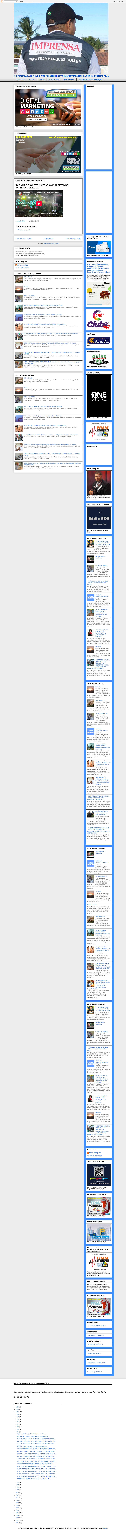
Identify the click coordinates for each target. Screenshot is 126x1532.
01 (18, 1489)
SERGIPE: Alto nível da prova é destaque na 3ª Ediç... (32, 1446)
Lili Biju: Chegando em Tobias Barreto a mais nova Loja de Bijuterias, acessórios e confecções (51, 333)
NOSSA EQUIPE (69, 80)
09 (18, 1421)
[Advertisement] (105, 128)
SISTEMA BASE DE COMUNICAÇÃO (90, 80)
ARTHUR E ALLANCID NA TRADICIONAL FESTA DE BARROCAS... (36, 1451)
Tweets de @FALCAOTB (95, 1344)
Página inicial (20, 80)
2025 (17, 1409)
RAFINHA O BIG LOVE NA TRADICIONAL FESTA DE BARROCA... (36, 1439)
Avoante (26, 286)
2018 (17, 1505)
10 (18, 1419)
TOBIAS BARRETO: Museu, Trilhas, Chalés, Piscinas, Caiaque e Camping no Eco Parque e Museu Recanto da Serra (98, 985)
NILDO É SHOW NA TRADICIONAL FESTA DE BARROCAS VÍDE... (36, 1459)
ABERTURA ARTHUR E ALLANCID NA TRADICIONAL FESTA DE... (36, 1449)
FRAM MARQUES (54, 80)
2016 (17, 1510)
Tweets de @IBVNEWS (94, 1372)
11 (18, 1416)
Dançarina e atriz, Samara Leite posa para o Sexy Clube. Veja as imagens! (45, 324)
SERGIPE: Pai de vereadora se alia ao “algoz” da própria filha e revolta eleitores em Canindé (50, 343)
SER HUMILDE (28, 277)
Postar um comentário (24, 230)
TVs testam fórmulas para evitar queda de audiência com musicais (102, 542)
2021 (17, 1497)
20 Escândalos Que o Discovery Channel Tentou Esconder (102, 812)
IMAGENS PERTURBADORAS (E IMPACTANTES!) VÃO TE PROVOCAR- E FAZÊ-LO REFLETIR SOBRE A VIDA (98, 830)
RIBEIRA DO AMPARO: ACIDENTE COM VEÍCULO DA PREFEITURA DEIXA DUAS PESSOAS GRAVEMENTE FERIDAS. (98, 664)
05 (18, 1431)
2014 (17, 1515)
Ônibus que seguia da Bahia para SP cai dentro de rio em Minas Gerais (98, 582)
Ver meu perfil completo (22, 268)
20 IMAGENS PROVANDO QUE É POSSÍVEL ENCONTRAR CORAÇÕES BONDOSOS (98, 797)
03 (18, 1484)
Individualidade (92, 905)
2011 (17, 1523)
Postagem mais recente (23, 238)
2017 (17, 1508)
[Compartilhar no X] (34, 221)
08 (18, 1424)
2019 (17, 1503)
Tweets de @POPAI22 (94, 1353)
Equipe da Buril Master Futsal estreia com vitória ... (31, 1434)
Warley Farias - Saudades (100, 557)
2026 (17, 1407)
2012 (17, 1520)
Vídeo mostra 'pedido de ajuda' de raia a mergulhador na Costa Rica (43, 314)
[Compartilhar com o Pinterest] (38, 221)
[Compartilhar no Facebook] (36, 221)
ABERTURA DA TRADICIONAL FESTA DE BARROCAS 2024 (34, 1464)
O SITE (42, 80)
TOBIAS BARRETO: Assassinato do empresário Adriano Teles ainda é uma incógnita (101, 613)
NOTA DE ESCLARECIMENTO (101, 595)
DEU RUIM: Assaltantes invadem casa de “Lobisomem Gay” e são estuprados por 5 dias (103, 966)
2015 (17, 1513)
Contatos (32, 80)
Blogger (105, 1528)
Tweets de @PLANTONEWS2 (96, 1326)
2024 (17, 1412)
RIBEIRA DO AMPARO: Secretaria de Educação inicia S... (33, 1436)
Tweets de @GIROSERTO (95, 1335)
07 (18, 1426)
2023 (17, 1493)
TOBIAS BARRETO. (29, 296)
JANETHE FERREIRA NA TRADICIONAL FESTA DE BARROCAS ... (36, 1469)
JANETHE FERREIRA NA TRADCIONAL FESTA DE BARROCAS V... (37, 1466)
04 (18, 1482)
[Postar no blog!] (32, 221)
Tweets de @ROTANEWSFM (96, 1363)
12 (18, 1414)
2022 (17, 1495)
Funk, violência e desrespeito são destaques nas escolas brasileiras (43, 305)
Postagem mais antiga (73, 238)
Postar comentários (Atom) (50, 243)
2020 (17, 1500)
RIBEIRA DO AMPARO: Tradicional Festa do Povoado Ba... (34, 1479)
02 (18, 1487)
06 (18, 1429)
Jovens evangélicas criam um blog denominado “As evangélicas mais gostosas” (101, 633)
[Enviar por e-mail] (30, 221)
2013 (17, 1518)
